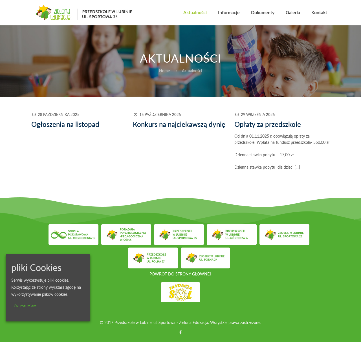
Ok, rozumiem (25, 306)
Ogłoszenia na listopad (65, 125)
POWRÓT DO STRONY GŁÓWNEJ (180, 274)
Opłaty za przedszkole (267, 125)
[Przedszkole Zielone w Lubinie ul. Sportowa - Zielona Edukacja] (84, 12)
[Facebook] (180, 332)
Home (164, 71)
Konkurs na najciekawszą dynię (179, 125)
